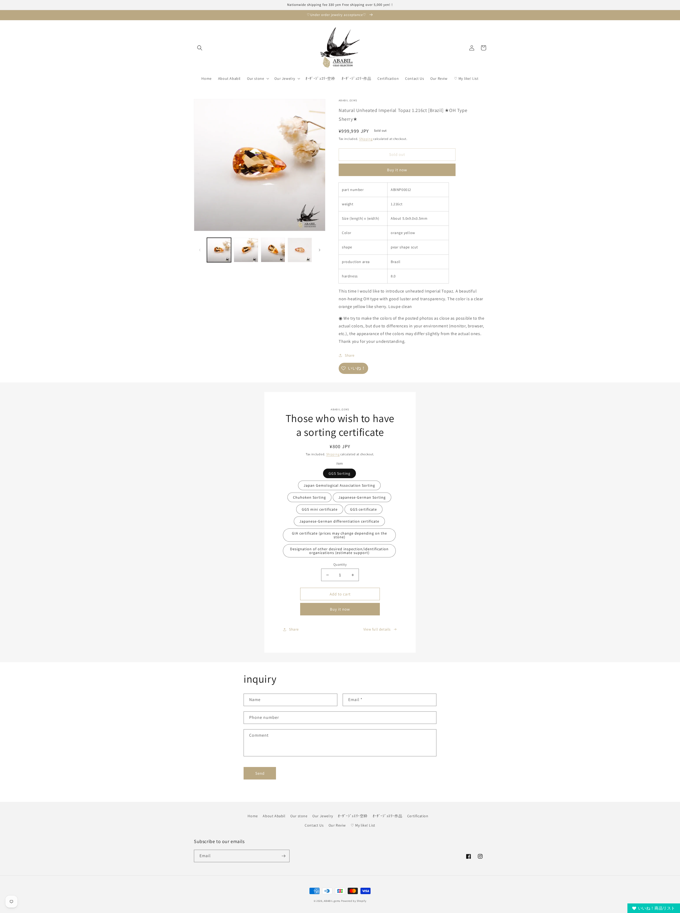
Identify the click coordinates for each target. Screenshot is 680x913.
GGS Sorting (339, 473)
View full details (377, 629)
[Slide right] (319, 250)
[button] (200, 48)
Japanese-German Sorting (362, 497)
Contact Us (314, 825)
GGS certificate (363, 509)
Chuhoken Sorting (309, 497)
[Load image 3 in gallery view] (273, 250)
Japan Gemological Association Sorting (339, 485)
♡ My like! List (363, 825)
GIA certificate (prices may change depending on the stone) (339, 535)
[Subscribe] (283, 856)
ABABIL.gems (332, 901)
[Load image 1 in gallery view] (219, 250)
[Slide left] (200, 250)
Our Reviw (337, 825)
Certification (417, 816)
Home (253, 816)
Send (260, 773)
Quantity (340, 564)
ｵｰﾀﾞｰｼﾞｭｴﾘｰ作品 (387, 816)
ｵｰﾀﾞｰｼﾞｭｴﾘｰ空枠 (353, 816)
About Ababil (274, 816)
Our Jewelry (322, 816)
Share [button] (350, 355)
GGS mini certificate (320, 509)
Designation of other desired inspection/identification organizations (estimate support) (339, 551)
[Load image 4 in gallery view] (300, 250)
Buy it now (397, 169)
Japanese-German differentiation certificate (339, 521)
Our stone (298, 816)
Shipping (366, 139)
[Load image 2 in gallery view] (246, 250)
